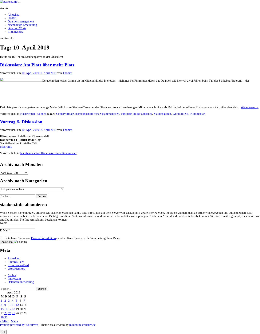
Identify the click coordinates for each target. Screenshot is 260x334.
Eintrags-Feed (16, 261)
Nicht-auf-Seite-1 (30, 153)
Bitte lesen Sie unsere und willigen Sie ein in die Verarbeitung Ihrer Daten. (62, 238)
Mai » (14, 321)
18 (13, 309)
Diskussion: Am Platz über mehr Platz (37, 64)
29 (2, 317)
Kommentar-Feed (18, 265)
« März (4, 321)
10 (9, 304)
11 (13, 304)
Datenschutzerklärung (44, 238)
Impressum (14, 278)
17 (9, 309)
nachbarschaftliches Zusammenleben (97, 113)
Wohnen (41, 113)
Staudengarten (162, 113)
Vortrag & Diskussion (21, 121)
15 (2, 309)
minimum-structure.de (82, 324)
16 (5, 309)
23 (5, 313)
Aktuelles (13, 14)
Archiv (12, 275)
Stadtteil (12, 18)
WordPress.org (16, 268)
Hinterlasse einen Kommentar (59, 153)
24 (9, 313)
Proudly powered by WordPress (19, 324)
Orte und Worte (17, 28)
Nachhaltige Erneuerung (22, 24)
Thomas (67, 73)
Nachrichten (27, 113)
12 (17, 304)
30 (5, 317)
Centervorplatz (65, 113)
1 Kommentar (196, 113)
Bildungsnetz (15, 31)
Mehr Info (6, 146)
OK (3, 332)
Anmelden (14, 258)
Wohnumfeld (180, 113)
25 (13, 313)
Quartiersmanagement (21, 21)
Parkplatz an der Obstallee (136, 113)
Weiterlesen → (249, 107)
